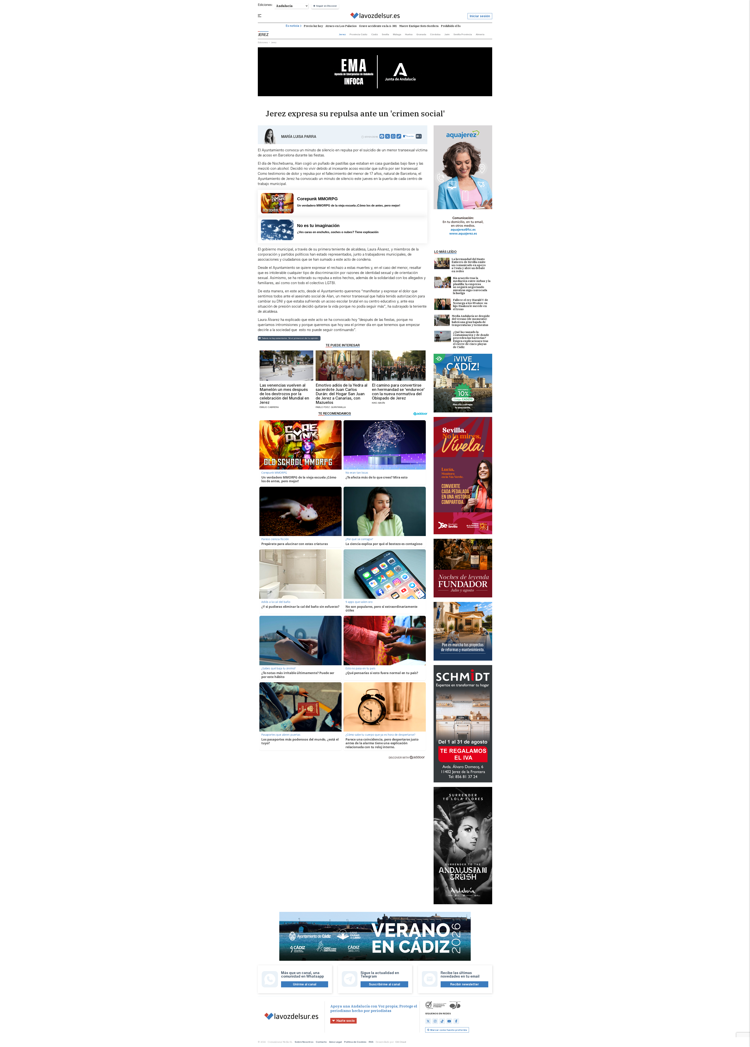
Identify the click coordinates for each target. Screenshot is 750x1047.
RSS (371, 1041)
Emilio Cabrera (269, 407)
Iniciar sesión (480, 16)
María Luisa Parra (298, 137)
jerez (342, 34)
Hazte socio (346, 1021)
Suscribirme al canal (384, 984)
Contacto (321, 1041)
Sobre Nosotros (304, 1041)
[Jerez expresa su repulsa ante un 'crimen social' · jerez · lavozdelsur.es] (375, 16)
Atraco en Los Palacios (341, 26)
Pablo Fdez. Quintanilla (331, 407)
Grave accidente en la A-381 (378, 26)
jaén (447, 34)
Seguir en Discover (326, 5)
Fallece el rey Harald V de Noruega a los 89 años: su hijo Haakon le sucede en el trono (470, 305)
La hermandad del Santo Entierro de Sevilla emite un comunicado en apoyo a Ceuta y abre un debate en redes (469, 265)
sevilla (385, 34)
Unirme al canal (304, 984)
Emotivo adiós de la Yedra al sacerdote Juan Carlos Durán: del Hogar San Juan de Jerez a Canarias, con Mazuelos (341, 394)
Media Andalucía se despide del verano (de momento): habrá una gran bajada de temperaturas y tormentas (471, 321)
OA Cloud (400, 1041)
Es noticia (292, 26)
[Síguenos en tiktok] (442, 1021)
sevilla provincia (463, 34)
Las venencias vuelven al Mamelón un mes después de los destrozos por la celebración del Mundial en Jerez (284, 394)
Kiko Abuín (378, 402)
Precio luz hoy (313, 26)
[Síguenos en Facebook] (456, 1021)
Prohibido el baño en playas (460, 26)
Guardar (410, 136)
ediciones (263, 42)
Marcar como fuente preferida (448, 1029)
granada (421, 34)
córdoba (435, 34)
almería (480, 34)
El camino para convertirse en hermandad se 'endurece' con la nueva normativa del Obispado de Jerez (398, 391)
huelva (408, 34)
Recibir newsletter (464, 984)
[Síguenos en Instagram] (435, 1021)
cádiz (374, 34)
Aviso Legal (335, 1041)
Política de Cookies (355, 1041)
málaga (397, 34)
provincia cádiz (358, 34)
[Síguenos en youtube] (449, 1021)
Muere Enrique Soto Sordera (418, 26)
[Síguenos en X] (428, 1021)
